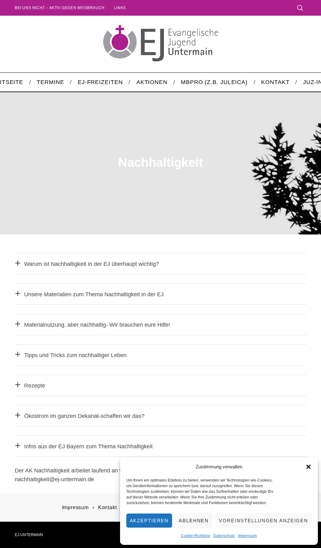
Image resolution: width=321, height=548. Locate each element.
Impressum (247, 536)
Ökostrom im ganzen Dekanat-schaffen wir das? (84, 416)
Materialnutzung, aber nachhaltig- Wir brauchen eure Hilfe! (97, 325)
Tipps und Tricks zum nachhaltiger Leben (75, 355)
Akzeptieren (149, 520)
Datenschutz (224, 536)
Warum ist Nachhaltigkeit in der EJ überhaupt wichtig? (91, 264)
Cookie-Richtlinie (195, 536)
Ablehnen (194, 520)
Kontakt (107, 507)
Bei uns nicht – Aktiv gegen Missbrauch (60, 8)
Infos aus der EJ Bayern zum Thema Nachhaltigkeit (88, 446)
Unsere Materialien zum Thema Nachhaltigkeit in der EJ (94, 294)
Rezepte (34, 385)
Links (120, 8)
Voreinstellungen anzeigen (263, 520)
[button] (308, 467)
